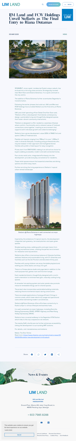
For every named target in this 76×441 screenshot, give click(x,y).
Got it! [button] (19, 434)
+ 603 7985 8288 (38, 415)
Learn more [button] (8, 430)
